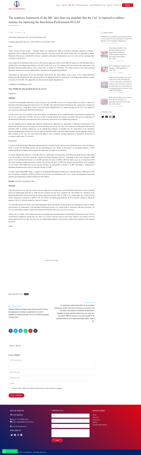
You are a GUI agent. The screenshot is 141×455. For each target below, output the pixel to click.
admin (11, 32)
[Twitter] (102, 117)
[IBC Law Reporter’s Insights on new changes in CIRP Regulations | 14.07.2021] (104, 69)
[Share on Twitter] (16, 331)
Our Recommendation (100, 425)
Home (95, 415)
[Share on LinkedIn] (20, 331)
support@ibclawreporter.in (25, 422)
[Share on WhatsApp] (25, 331)
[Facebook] (106, 117)
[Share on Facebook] (11, 331)
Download (26, 294)
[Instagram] (110, 117)
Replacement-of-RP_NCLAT (16, 294)
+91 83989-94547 (23, 419)
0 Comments (113, 43)
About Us (96, 417)
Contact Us (96, 420)
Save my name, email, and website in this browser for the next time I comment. (37, 388)
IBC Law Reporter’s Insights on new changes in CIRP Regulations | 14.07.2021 (120, 68)
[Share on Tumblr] (35, 331)
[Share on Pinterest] (30, 331)
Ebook (95, 422)
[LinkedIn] (114, 117)
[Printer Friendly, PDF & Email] (15, 346)
